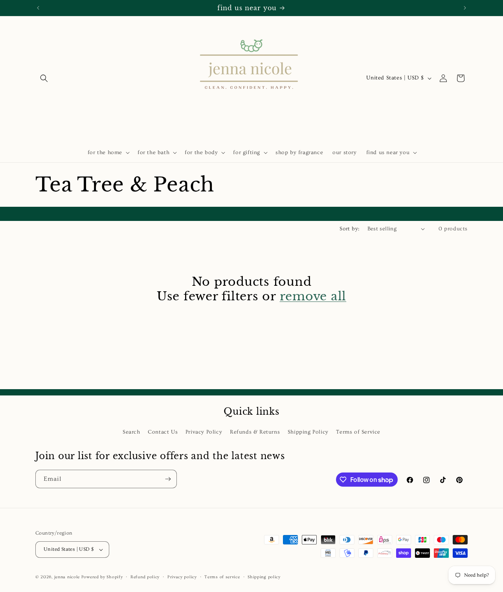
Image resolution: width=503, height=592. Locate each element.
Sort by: (349, 229)
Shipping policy (264, 576)
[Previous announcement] (38, 7)
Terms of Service (358, 432)
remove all (313, 296)
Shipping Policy (308, 432)
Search (131, 432)
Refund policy (145, 576)
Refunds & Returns (255, 432)
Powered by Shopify (102, 576)
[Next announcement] (465, 7)
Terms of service (222, 576)
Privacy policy (182, 576)
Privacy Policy (203, 432)
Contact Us (163, 432)
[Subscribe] (167, 479)
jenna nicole (67, 576)
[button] (44, 78)
